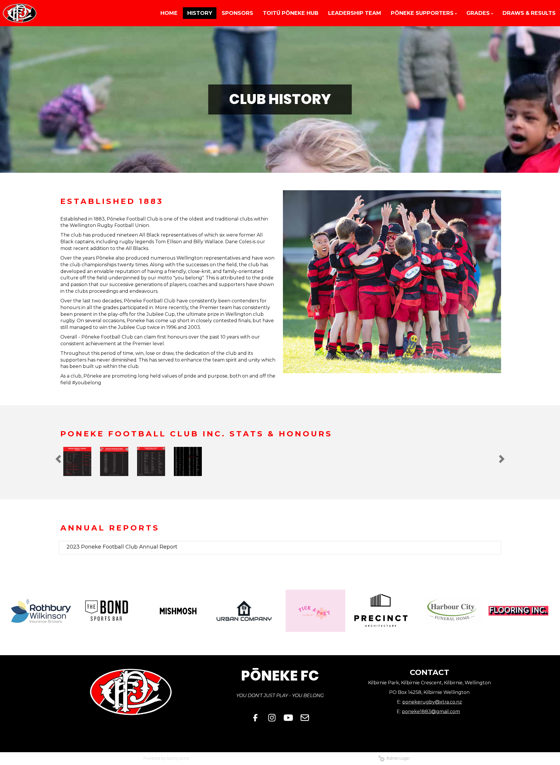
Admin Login (397, 758)
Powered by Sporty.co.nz (166, 758)
